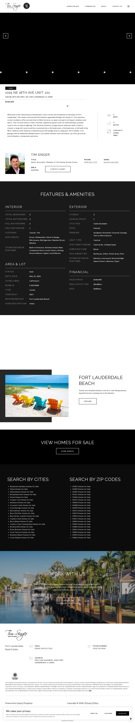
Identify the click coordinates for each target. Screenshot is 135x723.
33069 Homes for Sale (81, 524)
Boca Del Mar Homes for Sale (22, 513)
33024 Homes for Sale (81, 535)
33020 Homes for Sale (81, 516)
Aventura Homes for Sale (20, 502)
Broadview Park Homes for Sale (23, 494)
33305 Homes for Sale (81, 492)
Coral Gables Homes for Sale (22, 538)
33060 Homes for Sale (81, 521)
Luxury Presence (24, 703)
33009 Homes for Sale (81, 532)
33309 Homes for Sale (81, 508)
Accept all (122, 713)
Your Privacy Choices (67, 720)
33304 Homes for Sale (81, 489)
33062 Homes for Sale (81, 529)
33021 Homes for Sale (81, 519)
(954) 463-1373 (90, 162)
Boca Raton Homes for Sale (21, 521)
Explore (88, 401)
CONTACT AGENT (57, 169)
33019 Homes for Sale (81, 513)
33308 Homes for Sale (81, 505)
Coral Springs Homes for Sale (22, 508)
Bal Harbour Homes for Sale (21, 511)
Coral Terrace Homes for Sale (22, 532)
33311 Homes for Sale (81, 494)
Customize (108, 713)
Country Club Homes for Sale (22, 519)
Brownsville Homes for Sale (21, 527)
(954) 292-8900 (99, 648)
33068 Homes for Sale (81, 527)
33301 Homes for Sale (81, 486)
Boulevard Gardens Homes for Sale (24, 486)
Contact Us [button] (67, 600)
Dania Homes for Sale (19, 489)
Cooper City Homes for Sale (21, 500)
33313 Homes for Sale (81, 511)
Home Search (67, 451)
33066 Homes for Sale (81, 538)
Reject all (94, 713)
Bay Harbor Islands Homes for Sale (24, 516)
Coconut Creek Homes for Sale (22, 505)
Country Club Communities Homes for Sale (27, 524)
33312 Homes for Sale (81, 500)
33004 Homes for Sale (81, 502)
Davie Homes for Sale (19, 497)
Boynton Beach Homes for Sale (22, 535)
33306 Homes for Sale (81, 497)
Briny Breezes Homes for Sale (22, 529)
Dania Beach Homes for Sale (21, 492)
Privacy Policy (92, 703)
